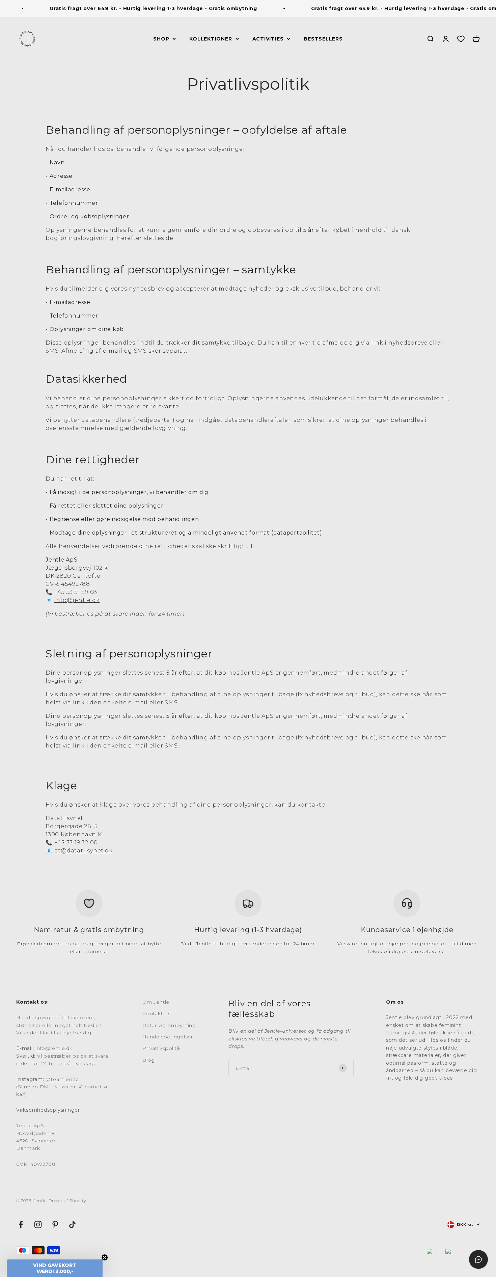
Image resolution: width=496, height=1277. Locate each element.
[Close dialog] (372, 573)
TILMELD (314, 714)
